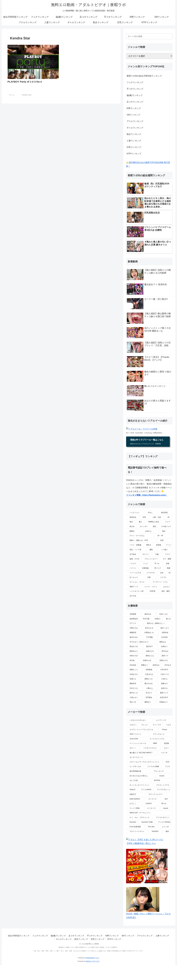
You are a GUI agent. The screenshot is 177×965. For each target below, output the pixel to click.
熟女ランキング (134, 134)
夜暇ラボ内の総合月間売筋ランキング (144, 76)
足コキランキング (135, 102)
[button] (170, 36)
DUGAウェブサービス (92, 961)
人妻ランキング (134, 140)
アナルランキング (135, 121)
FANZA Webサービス (92, 958)
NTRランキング (134, 153)
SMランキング (133, 115)
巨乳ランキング (134, 147)
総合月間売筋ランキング (18, 936)
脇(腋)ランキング (135, 95)
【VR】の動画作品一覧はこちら (141, 843)
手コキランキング (135, 89)
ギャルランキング (135, 127)
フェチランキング (135, 82)
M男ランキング (134, 108)
